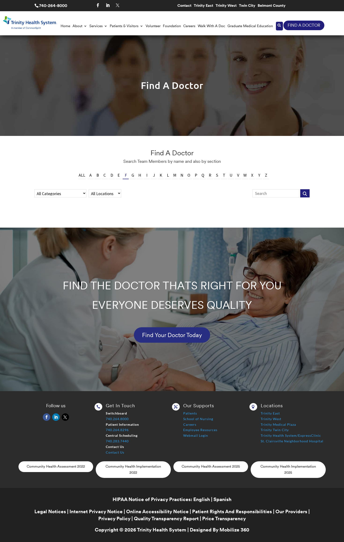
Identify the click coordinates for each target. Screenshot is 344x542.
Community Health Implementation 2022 (133, 469)
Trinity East (203, 6)
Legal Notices (50, 511)
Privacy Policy (114, 518)
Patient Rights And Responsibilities (232, 511)
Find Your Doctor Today (172, 334)
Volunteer (153, 26)
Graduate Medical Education (250, 26)
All (82, 175)
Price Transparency (224, 518)
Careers (189, 26)
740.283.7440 (117, 441)
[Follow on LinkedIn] (108, 5)
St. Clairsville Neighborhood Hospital (292, 441)
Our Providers (291, 511)
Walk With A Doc (211, 26)
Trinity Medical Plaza (278, 424)
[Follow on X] (117, 5)
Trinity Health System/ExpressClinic (291, 435)
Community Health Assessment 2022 (56, 466)
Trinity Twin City (275, 430)
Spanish (222, 499)
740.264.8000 (117, 419)
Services (96, 26)
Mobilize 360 (234, 530)
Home (65, 26)
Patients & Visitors (124, 26)
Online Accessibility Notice (157, 511)
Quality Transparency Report (166, 518)
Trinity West (226, 6)
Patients (190, 413)
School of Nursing (198, 419)
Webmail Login (195, 435)
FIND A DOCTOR (304, 25)
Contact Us (115, 452)
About (77, 26)
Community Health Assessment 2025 (211, 466)
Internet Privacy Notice (96, 511)
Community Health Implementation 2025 (288, 469)
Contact (184, 6)
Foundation (172, 26)
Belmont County (271, 6)
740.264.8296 (117, 430)
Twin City (247, 6)
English (201, 499)
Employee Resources (200, 430)
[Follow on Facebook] (98, 5)
